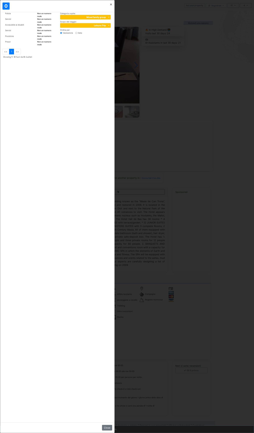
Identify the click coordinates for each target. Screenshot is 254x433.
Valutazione (68, 33)
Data (80, 33)
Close (107, 427)
